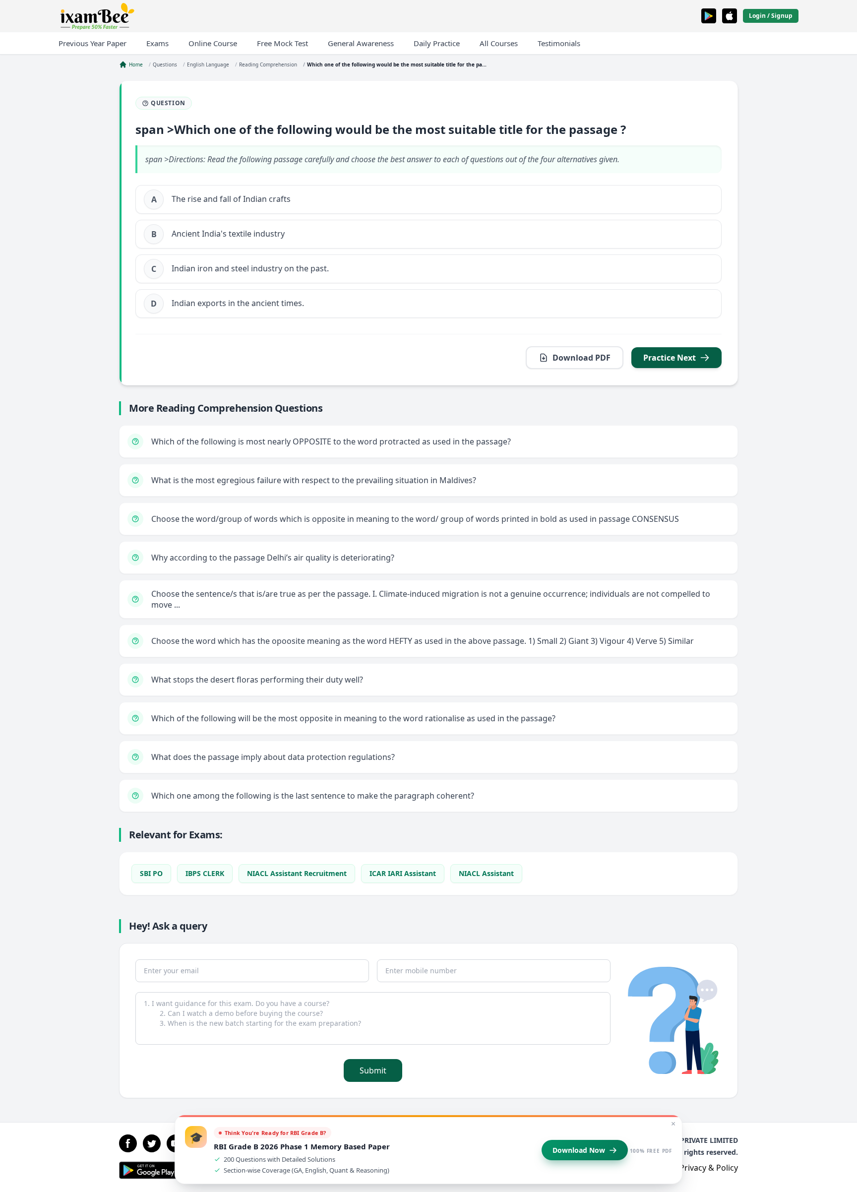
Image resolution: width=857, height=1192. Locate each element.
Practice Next (669, 357)
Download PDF (581, 357)
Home (136, 64)
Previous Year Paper (92, 43)
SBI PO (151, 873)
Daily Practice (437, 43)
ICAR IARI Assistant (402, 873)
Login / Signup (771, 15)
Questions (165, 64)
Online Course (212, 43)
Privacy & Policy (708, 1167)
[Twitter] (152, 1143)
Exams (157, 43)
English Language (208, 64)
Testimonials (559, 43)
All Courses (499, 43)
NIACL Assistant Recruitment (297, 873)
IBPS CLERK (204, 873)
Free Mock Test (282, 43)
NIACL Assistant (486, 873)
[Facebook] (128, 1143)
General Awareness (361, 43)
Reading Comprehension (268, 64)
